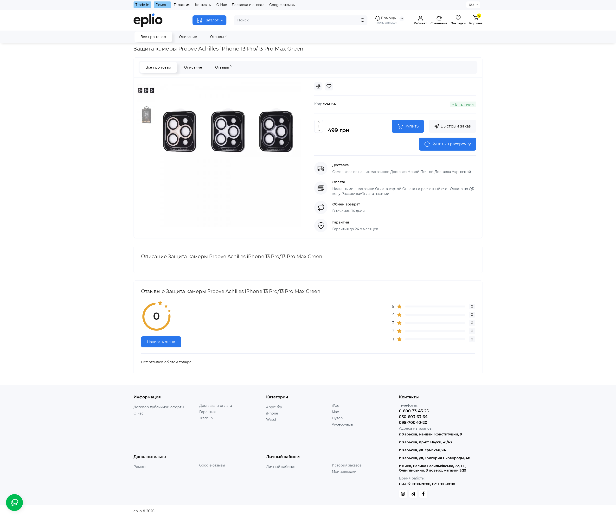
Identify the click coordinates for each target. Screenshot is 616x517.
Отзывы (218, 36)
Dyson (337, 418)
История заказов (347, 465)
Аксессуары (342, 424)
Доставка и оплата (248, 5)
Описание (188, 37)
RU (471, 5)
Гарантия (182, 5)
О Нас (221, 5)
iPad (335, 405)
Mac (335, 412)
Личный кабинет (281, 467)
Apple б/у (274, 407)
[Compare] (318, 86)
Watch (271, 419)
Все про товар (153, 37)
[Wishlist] (329, 86)
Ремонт (162, 5)
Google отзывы (282, 5)
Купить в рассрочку (451, 144)
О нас (138, 413)
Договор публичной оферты (159, 407)
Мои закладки (344, 471)
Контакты (203, 5)
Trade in (206, 418)
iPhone (272, 413)
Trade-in (142, 5)
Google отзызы (212, 465)
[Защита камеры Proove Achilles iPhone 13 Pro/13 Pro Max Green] (228, 154)
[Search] (362, 20)
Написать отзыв (161, 342)
